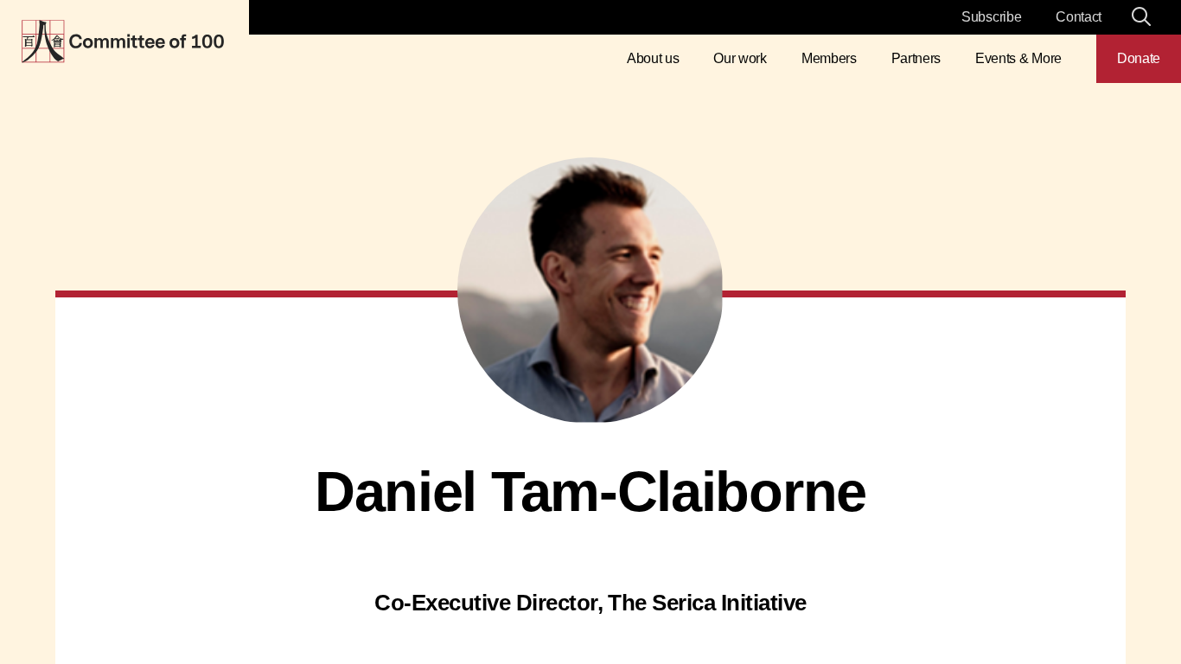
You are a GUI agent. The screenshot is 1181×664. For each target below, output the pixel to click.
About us (653, 58)
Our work (739, 58)
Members (829, 58)
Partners (916, 58)
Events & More (1018, 58)
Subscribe (991, 17)
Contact (1078, 17)
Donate (1138, 58)
